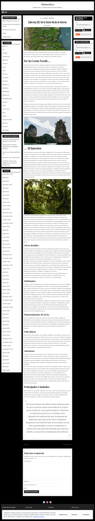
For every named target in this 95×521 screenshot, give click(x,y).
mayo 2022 (6, 237)
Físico (4, 67)
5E (42, 18)
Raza (4, 112)
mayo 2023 (6, 195)
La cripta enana (14, 157)
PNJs (4, 105)
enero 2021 (6, 293)
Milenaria (5, 88)
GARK (4, 33)
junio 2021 (6, 275)
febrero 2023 (7, 205)
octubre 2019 (6, 345)
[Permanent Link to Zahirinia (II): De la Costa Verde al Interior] (47, 39)
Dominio (5, 53)
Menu (5, 12)
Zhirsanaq (51, 18)
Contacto (51, 507)
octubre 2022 (7, 219)
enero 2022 (6, 251)
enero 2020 (6, 335)
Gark (4, 70)
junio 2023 (6, 191)
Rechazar (74, 514)
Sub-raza (5, 123)
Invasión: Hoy (7, 37)
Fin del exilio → (67, 444)
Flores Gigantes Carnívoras (11, 21)
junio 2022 (6, 233)
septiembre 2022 (8, 223)
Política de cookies (38, 516)
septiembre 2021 (8, 265)
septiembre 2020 (8, 307)
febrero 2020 (7, 331)
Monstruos (6, 95)
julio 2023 (6, 188)
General (5, 74)
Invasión (5, 81)
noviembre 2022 (8, 216)
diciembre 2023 (7, 184)
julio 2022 (6, 230)
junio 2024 (6, 181)
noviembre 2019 (7, 342)
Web (25, 488)
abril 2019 (6, 366)
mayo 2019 (6, 363)
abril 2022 (6, 240)
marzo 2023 (6, 202)
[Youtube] (47, 502)
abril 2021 (6, 282)
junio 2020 (6, 317)
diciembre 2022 (7, 212)
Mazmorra (6, 84)
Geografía (45, 18)
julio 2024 (5, 177)
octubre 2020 (7, 303)
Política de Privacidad (8, 507)
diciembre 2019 (7, 338)
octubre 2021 (6, 261)
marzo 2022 (6, 244)
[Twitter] (44, 502)
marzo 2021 (6, 286)
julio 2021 (5, 272)
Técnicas (5, 126)
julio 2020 (6, 314)
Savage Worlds (7, 119)
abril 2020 (6, 324)
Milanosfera (47, 4)
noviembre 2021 (7, 258)
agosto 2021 (6, 268)
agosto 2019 (6, 352)
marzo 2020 (6, 328)
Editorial (5, 60)
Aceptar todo (63, 514)
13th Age (5, 46)
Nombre (27, 481)
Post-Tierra (6, 109)
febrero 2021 (6, 289)
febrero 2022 (7, 247)
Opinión (5, 102)
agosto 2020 (6, 310)
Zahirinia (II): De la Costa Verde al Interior (47, 22)
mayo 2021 (6, 279)
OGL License (75, 507)
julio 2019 (5, 356)
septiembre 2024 (8, 174)
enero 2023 (6, 209)
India (4, 152)
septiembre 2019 (8, 349)
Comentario (28, 461)
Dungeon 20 (6, 56)
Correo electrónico (30, 485)
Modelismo (6, 91)
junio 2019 (6, 359)
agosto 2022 (6, 226)
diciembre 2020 (7, 296)
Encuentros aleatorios (9, 29)
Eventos (5, 63)
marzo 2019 (6, 370)
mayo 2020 (6, 321)
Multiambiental (7, 98)
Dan (4, 139)
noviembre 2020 (8, 300)
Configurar (85, 514)
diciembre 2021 (7, 254)
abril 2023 (6, 198)
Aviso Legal (28, 507)
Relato (4, 116)
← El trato (26, 444)
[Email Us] (50, 502)
